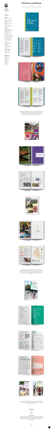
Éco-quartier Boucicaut (7, 52)
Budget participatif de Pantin (8, 29)
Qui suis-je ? (6, 14)
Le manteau (6, 59)
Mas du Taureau (7, 33)
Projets (6, 17)
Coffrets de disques (7, 45)
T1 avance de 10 (7, 51)
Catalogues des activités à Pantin (9, 43)
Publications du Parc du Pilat (8, 34)
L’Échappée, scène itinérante (8, 20)
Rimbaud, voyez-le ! (7, 60)
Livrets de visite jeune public (8, 46)
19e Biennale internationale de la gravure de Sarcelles (9, 26)
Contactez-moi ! (7, 15)
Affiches (6, 53)
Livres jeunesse (6, 44)
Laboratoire (7, 55)
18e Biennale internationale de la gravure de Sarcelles (9, 31)
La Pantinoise (6, 27)
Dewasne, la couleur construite (8, 40)
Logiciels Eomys (6, 28)
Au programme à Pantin (7, 42)
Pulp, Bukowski (6, 56)
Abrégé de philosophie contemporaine (7, 58)
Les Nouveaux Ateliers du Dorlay (9, 35)
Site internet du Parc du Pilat (8, 32)
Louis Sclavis (6, 61)
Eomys (5, 41)
